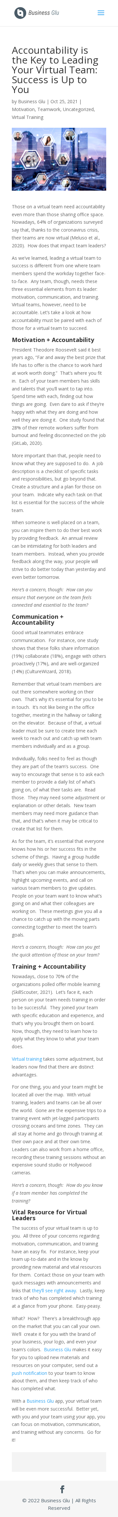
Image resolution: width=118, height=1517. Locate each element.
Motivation (23, 109)
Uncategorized (78, 109)
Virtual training (27, 1059)
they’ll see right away (54, 1290)
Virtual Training (27, 117)
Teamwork (48, 109)
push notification (29, 1373)
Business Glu (31, 101)
